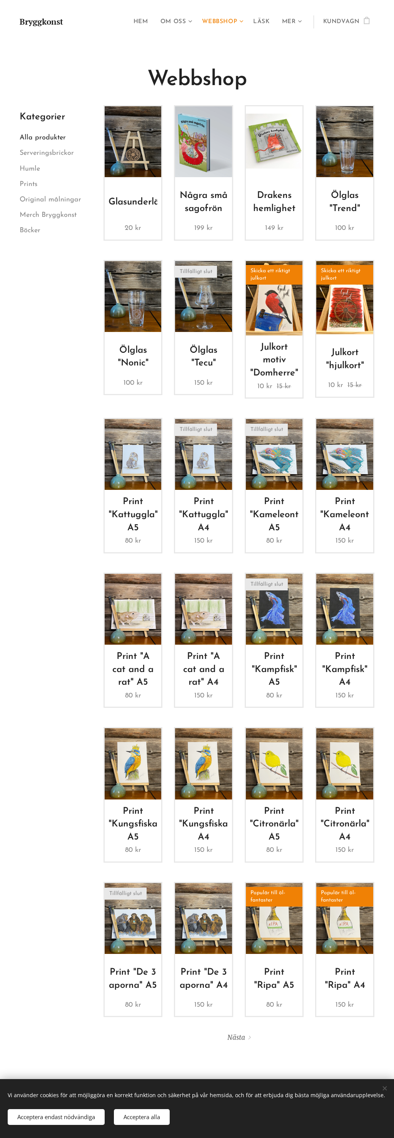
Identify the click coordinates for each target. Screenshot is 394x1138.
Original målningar (50, 199)
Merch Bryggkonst (48, 215)
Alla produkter (43, 137)
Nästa (236, 1037)
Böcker (30, 230)
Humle (30, 169)
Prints (28, 184)
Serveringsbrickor (47, 153)
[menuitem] (143, 22)
